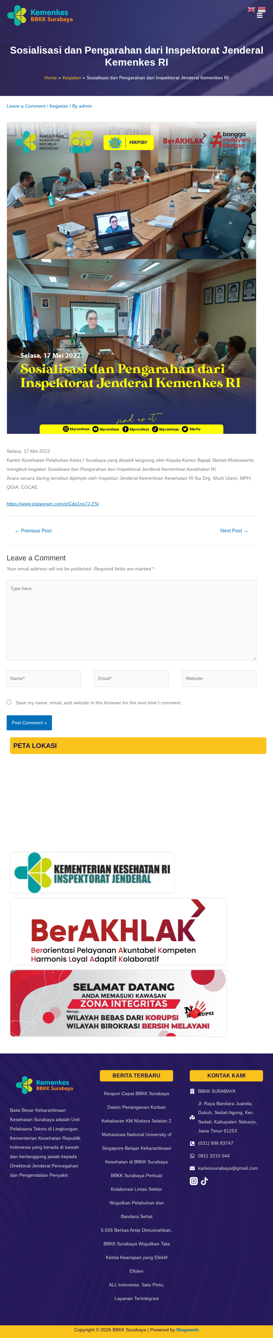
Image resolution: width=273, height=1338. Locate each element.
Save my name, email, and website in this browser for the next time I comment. (99, 702)
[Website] (219, 680)
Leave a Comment (26, 106)
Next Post (234, 530)
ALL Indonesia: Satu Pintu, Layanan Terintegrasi (136, 1291)
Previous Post (33, 530)
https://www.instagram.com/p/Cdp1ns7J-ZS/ (53, 503)
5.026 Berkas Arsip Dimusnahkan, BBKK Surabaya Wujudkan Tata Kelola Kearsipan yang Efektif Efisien (136, 1250)
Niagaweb (187, 1329)
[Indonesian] (263, 9)
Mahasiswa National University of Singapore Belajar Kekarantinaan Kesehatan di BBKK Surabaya (136, 1148)
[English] (252, 9)
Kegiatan (59, 106)
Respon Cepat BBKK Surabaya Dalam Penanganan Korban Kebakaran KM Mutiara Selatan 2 (136, 1107)
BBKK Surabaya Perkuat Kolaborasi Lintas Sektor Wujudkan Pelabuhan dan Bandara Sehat (137, 1196)
